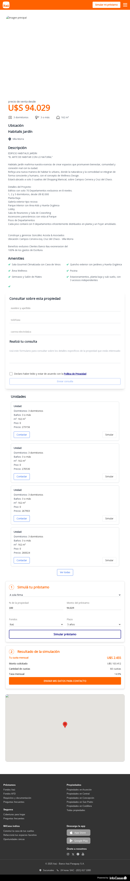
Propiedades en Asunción (79, 789)
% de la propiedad (19, 602)
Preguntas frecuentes (13, 802)
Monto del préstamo (78, 602)
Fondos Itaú (9, 789)
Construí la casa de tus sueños (18, 831)
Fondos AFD (9, 793)
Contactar (22, 434)
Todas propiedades (76, 810)
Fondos (13, 619)
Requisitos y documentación (17, 798)
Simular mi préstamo (106, 4)
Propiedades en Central (78, 793)
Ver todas (65, 572)
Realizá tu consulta (23, 341)
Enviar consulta (65, 381)
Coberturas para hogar (14, 814)
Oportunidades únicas (14, 839)
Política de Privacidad (75, 373)
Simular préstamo (65, 634)
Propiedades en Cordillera (79, 806)
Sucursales (49, 870)
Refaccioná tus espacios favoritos (20, 835)
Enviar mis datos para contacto (65, 680)
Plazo (70, 619)
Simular (109, 434)
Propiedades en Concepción (80, 798)
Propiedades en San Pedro (80, 802)
